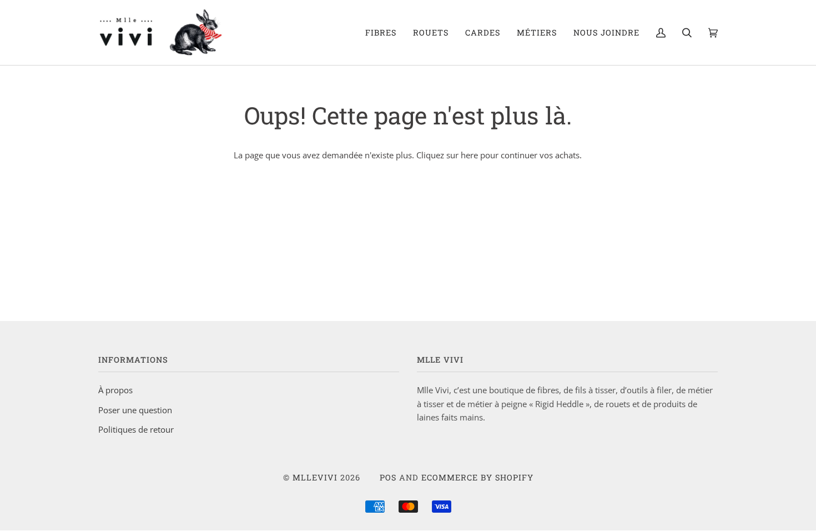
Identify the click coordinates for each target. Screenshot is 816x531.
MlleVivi (315, 477)
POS (388, 477)
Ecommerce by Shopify (477, 477)
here (469, 155)
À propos (115, 389)
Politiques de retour (136, 429)
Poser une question (135, 409)
